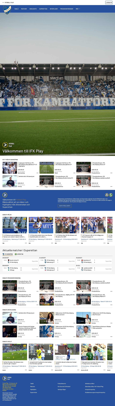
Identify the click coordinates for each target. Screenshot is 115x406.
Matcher (32, 386)
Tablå (31, 383)
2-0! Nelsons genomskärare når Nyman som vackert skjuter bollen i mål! (14, 236)
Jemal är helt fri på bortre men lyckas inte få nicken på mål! (41, 362)
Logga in (109, 2)
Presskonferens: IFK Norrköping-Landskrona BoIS (101, 177)
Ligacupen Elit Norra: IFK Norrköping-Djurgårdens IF (64, 163)
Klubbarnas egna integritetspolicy (95, 392)
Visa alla (107, 254)
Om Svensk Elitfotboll (64, 386)
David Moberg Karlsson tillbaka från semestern (102, 327)
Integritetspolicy (90, 389)
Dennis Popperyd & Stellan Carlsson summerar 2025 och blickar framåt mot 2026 (27, 328)
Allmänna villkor (89, 383)
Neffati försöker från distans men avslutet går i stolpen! (13, 362)
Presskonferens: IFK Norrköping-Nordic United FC (64, 177)
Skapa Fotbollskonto (64, 205)
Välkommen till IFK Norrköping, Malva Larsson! (65, 313)
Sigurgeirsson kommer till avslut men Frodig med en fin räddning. (93, 362)
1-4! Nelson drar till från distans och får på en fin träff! (66, 236)
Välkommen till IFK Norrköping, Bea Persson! (102, 313)
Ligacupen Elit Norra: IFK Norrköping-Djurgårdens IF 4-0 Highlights (28, 164)
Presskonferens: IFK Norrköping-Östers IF (99, 163)
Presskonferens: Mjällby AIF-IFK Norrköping (65, 295)
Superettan (33, 392)
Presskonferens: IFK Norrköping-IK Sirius (25, 295)
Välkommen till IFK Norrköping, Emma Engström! (65, 327)
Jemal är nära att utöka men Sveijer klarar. (66, 362)
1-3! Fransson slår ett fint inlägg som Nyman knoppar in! (92, 236)
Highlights (33, 389)
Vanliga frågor (62, 389)
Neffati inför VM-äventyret (26, 176)
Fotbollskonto (62, 383)
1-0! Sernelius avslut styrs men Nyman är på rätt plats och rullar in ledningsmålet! (41, 236)
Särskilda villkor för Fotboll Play (94, 386)
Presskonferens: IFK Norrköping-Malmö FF (99, 295)
